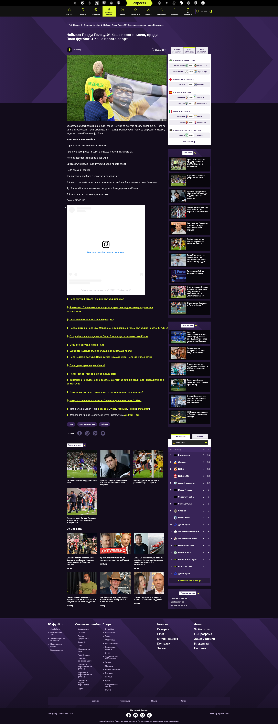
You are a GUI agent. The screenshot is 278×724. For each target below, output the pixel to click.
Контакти (163, 643)
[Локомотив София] (188, 3)
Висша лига (183, 80)
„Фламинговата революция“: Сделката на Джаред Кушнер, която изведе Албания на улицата (80, 561)
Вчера (176, 51)
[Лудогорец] (75, 3)
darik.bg (103, 564)
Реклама (200, 648)
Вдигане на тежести (110, 648)
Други (80, 688)
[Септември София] (166, 3)
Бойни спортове (112, 669)
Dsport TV (175, 15)
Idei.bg (154, 701)
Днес (189, 51)
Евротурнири (56, 650)
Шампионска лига (84, 650)
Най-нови (188, 153)
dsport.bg (77, 50)
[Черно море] (195, 3)
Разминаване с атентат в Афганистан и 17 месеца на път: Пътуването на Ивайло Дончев (81, 599)
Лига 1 (81, 646)
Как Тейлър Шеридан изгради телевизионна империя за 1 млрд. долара (114, 599)
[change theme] (211, 11)
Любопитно (135, 15)
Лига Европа (83, 655)
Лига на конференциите (85, 660)
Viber (113, 409)
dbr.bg (69, 568)
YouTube (122, 409)
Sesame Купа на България (57, 639)
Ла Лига (182, 92)
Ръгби (108, 690)
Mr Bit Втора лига (187, 130)
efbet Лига (184, 61)
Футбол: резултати (179, 605)
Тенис (107, 636)
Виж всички (188, 142)
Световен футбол (109, 14)
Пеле (71, 424)
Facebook (103, 409)
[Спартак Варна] (118, 3)
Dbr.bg (183, 701)
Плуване (109, 673)
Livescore (161, 15)
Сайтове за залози (179, 598)
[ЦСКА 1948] (89, 3)
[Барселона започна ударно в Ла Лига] (189, 180)
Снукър (108, 677)
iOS (138, 415)
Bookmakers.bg (177, 602)
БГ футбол (96, 15)
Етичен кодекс (167, 638)
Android (128, 415)
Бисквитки (201, 643)
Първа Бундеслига (83, 637)
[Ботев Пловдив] (111, 3)
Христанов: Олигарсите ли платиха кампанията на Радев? (114, 559)
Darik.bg (95, 701)
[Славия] (159, 3)
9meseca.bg (125, 701)
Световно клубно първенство (83, 682)
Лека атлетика (111, 643)
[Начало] (70, 25)
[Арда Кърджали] (104, 3)
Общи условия (204, 638)
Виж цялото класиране (188, 580)
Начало (69, 15)
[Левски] (96, 3)
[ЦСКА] (82, 3)
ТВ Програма (188, 14)
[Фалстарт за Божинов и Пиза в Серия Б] (189, 308)
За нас (162, 648)
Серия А (181, 111)
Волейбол (109, 629)
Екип (160, 634)
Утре (201, 51)
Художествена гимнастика (111, 657)
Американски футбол (111, 685)
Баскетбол (110, 633)
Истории (148, 15)
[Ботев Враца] (203, 3)
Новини (83, 15)
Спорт (122, 15)
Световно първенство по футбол (85, 666)
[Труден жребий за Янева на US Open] (189, 276)
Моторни (109, 666)
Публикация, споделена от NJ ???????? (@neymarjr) (106, 290)
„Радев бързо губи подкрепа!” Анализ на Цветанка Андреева (148, 598)
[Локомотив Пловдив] (181, 3)
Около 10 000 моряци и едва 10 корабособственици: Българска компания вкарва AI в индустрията (148, 561)
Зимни (108, 662)
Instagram (143, 409)
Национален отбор (56, 645)
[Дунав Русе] (174, 3)
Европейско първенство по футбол (85, 674)
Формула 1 (110, 640)
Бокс (107, 653)
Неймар (104, 424)
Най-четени (188, 326)
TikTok (132, 409)
